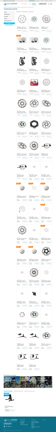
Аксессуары (22, 422)
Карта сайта (20, 430)
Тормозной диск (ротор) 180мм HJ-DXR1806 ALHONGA (21, 91)
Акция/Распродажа (29, 391)
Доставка (46, 0)
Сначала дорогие (31, 11)
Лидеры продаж (8, 391)
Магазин (5, 7)
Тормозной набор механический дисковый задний (22, 70)
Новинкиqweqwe (18, 391)
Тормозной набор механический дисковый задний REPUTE (34, 49)
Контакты (50, 0)
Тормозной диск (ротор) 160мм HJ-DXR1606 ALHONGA (46, 70)
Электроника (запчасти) (35, 426)
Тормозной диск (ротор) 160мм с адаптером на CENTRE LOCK (46, 91)
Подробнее (37, 178)
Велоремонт (33, 0)
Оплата (42, 0)
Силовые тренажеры (35, 422)
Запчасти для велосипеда (16, 7)
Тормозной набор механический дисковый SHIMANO (34, 302)
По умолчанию (18, 11)
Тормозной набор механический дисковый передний (34, 70)
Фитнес (32, 423)
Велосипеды (9, 7)
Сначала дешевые (24, 11)
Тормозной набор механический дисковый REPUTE (22, 49)
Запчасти (22, 423)
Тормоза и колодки (24, 7)
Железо (32, 427)
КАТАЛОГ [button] (24, 3)
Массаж (32, 424)
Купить (25, 52)
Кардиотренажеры (34, 421)
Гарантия (38, 0)
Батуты (32, 425)
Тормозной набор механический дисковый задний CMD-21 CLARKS (34, 91)
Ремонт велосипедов (24, 424)
